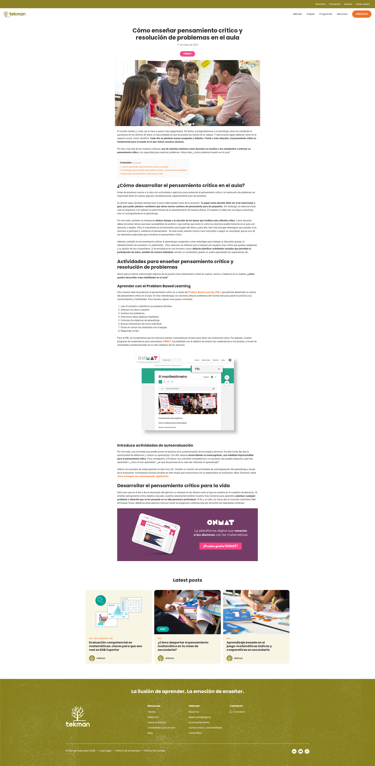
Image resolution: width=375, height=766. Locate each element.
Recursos (342, 14)
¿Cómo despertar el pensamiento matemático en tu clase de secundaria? (183, 646)
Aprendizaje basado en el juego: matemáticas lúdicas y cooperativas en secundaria (249, 646)
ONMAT (187, 53)
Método (297, 14)
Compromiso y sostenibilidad (205, 727)
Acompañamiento (199, 722)
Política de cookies (154, 750)
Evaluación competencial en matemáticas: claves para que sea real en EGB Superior (115, 646)
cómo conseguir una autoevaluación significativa (143, 476)
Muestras (153, 717)
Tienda (151, 712)
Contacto (239, 712)
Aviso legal (105, 750)
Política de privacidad (127, 750)
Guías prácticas (157, 722)
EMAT (163, 629)
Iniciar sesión (363, 4)
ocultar (137, 163)
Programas (325, 14)
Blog (150, 733)
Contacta (362, 14)
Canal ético (195, 733)
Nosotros (194, 712)
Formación (334, 4)
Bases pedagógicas (200, 717)
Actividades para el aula (161, 727)
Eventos (348, 4)
